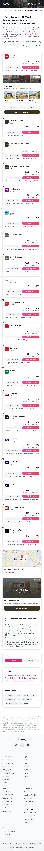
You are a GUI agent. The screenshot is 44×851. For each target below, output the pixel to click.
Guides (26, 776)
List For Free (28, 798)
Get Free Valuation (21, 112)
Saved (33, 4)
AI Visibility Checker (30, 795)
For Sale (13, 660)
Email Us (7, 834)
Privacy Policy (7, 811)
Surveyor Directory (8, 773)
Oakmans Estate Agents (19, 121)
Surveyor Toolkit (29, 816)
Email (32, 107)
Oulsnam (13, 393)
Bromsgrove (10, 699)
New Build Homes (8, 760)
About (4, 788)
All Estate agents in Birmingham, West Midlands (20, 675)
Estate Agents (7, 766)
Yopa (12, 212)
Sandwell (9, 695)
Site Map (5, 808)
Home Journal (7, 801)
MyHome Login (7, 804)
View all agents (9, 572)
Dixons (12, 371)
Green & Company (17, 234)
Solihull (18, 695)
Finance (26, 766)
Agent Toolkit (28, 801)
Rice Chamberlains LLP (19, 416)
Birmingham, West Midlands (14, 10)
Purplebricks (15, 189)
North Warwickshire (24, 699)
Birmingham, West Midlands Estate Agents (25, 32)
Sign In (26, 805)
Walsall (26, 695)
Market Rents (6, 779)
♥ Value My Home (31, 67)
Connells (13, 55)
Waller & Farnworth (17, 507)
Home (26, 792)
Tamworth (24, 703)
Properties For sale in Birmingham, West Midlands (21, 678)
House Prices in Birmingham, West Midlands (19, 681)
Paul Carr (13, 439)
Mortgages (27, 770)
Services (26, 773)
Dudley (34, 695)
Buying (26, 757)
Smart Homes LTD (17, 302)
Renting (26, 760)
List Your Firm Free (30, 813)
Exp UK (12, 280)
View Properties (13, 67)
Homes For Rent (7, 763)
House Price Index (8, 795)
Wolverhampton (11, 703)
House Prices (6, 776)
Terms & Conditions (16, 847)
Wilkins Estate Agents (18, 530)
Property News (7, 798)
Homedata (6, 791)
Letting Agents (7, 770)
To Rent (30, 660)
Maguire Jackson (16, 325)
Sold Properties (7, 783)
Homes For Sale (7, 757)
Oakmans (8, 86)
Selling (26, 763)
